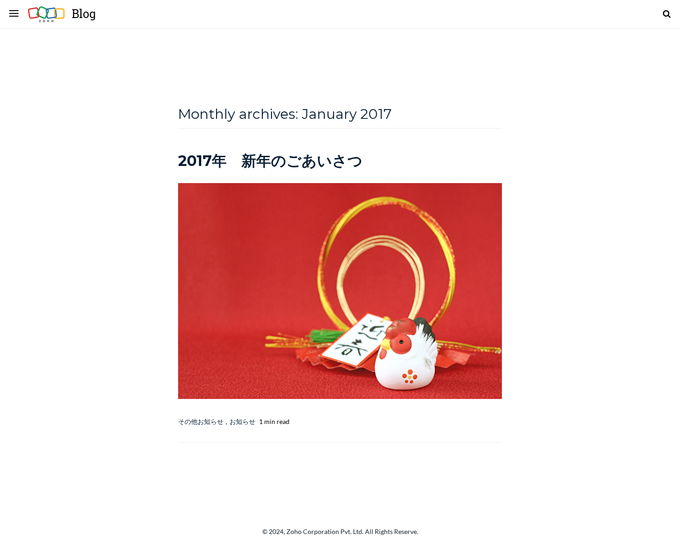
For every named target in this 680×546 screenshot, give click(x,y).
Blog (84, 13)
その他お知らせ (200, 421)
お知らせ (242, 421)
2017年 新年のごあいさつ (270, 161)
